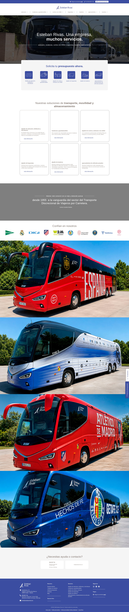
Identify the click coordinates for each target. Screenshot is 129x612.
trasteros (81, 12)
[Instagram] (93, 586)
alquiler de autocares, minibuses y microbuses (30, 82)
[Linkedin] (96, 586)
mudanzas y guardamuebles (39, 12)
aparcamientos (92, 12)
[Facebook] (99, 586)
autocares (23, 12)
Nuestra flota (50, 598)
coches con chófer (57, 12)
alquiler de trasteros (85, 81)
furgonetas (70, 12)
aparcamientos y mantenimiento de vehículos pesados (98, 82)
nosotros (104, 12)
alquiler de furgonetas (71, 81)
